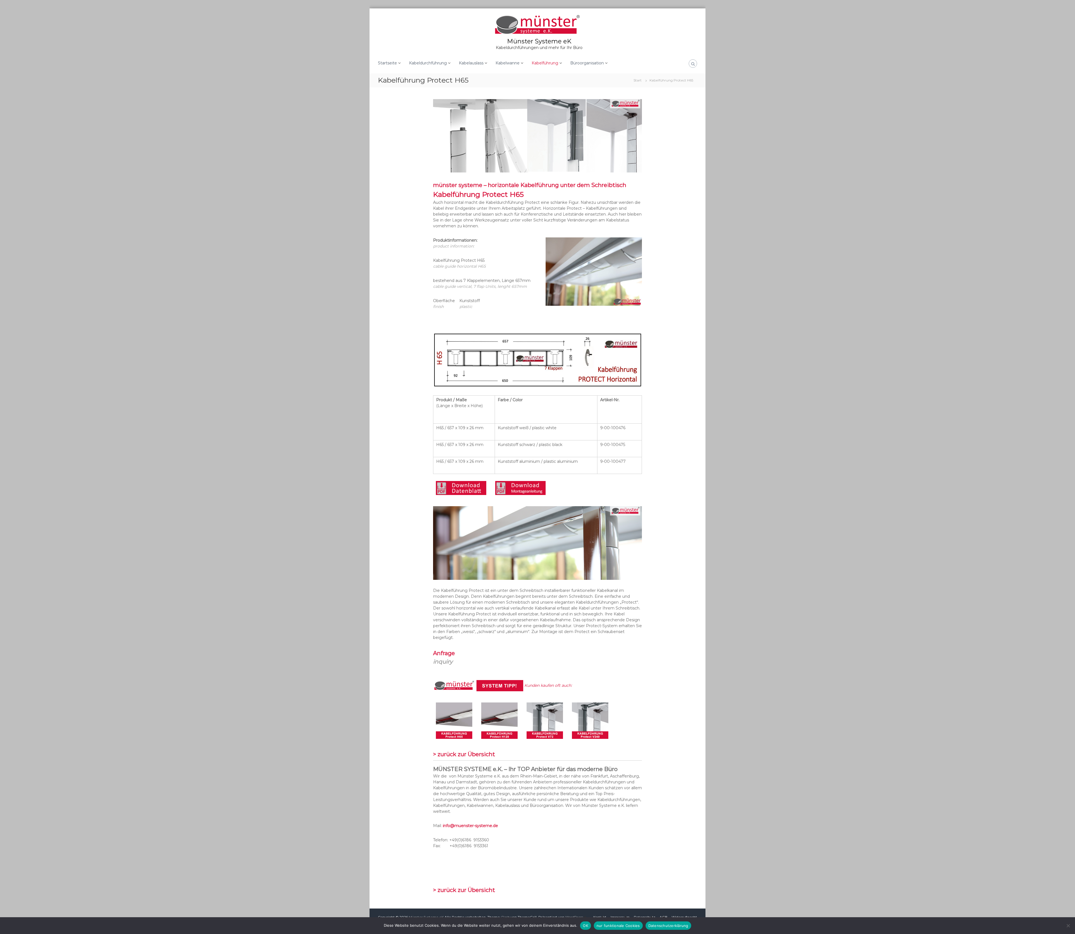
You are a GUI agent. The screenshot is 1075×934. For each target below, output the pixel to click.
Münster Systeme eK (539, 41)
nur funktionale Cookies (618, 925)
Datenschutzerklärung (668, 925)
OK (585, 925)
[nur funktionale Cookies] (1068, 925)
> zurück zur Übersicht (464, 754)
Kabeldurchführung (428, 63)
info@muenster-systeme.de (470, 825)
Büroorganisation (587, 63)
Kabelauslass (471, 63)
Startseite (387, 63)
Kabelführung (545, 63)
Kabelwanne (508, 63)
